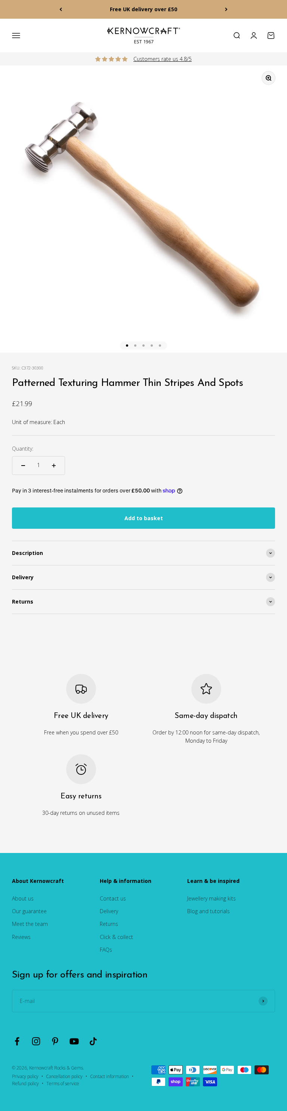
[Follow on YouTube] (74, 1041)
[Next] (226, 9)
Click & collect (116, 936)
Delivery (109, 911)
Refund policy (25, 1083)
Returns (109, 923)
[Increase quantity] (54, 466)
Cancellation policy (64, 1076)
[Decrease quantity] (23, 466)
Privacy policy (25, 1076)
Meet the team (30, 923)
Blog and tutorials (208, 911)
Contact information (109, 1076)
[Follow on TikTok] (93, 1041)
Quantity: (22, 448)
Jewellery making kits (211, 898)
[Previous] (60, 9)
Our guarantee (29, 911)
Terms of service (62, 1083)
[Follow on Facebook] (17, 1041)
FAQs (106, 949)
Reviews (21, 936)
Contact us (113, 898)
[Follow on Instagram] (36, 1041)
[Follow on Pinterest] (55, 1041)
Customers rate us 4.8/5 (162, 58)
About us (23, 898)
